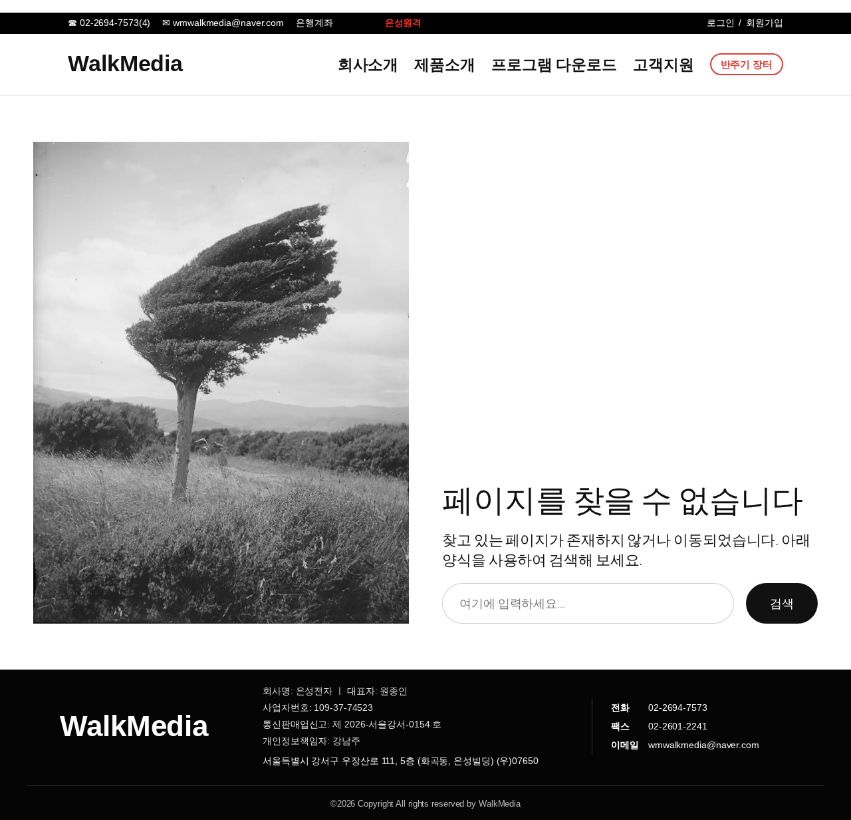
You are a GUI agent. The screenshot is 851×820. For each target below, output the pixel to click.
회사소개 (368, 64)
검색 (782, 603)
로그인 (721, 22)
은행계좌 (314, 22)
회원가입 (764, 22)
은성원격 (403, 22)
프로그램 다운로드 (554, 64)
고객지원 (663, 64)
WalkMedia (125, 63)
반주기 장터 (747, 64)
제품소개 (444, 64)
